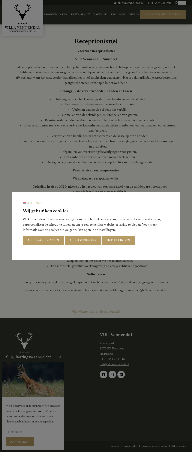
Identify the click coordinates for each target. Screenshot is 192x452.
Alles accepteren (43, 240)
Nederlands (34, 203)
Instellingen (118, 240)
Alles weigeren (83, 240)
